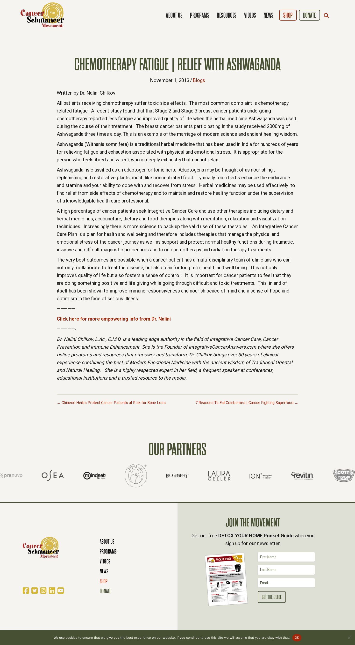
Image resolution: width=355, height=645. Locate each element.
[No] (349, 637)
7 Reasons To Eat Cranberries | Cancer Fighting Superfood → (246, 402)
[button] (327, 15)
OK (297, 637)
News (269, 15)
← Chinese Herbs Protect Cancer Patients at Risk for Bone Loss (111, 402)
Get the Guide (272, 597)
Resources (227, 15)
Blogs (199, 80)
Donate (309, 15)
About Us (174, 15)
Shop (288, 15)
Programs (199, 15)
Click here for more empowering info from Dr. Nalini (114, 319)
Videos (250, 15)
